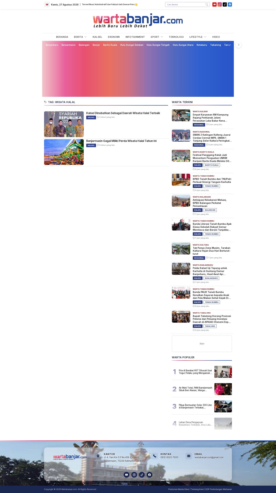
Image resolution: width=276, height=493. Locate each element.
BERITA (79, 36)
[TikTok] (142, 475)
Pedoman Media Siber (178, 489)
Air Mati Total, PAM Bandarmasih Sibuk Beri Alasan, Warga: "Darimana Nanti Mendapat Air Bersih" (195, 389)
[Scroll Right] (238, 45)
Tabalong (215, 45)
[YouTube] (214, 4)
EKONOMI (114, 36)
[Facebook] (230, 4)
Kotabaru (202, 45)
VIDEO (216, 36)
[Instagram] (220, 4)
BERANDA (62, 36)
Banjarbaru (52, 45)
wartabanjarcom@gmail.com (209, 457)
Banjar (96, 45)
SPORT (155, 36)
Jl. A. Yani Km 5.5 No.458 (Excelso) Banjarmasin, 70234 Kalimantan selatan (124, 459)
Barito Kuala (110, 45)
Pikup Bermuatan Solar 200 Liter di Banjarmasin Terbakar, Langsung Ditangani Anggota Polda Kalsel (195, 406)
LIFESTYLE (196, 36)
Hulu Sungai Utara (183, 45)
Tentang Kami (197, 489)
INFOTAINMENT (135, 36)
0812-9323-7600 (169, 457)
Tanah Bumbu (232, 45)
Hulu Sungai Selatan (131, 45)
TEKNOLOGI (176, 36)
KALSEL (97, 36)
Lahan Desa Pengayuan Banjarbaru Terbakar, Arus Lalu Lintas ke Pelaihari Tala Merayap (195, 423)
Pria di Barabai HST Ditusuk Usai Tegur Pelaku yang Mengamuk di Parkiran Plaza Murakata (195, 371)
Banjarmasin (68, 45)
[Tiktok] (225, 4)
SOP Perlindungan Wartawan (218, 489)
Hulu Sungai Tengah (158, 45)
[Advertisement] (140, 71)
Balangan (84, 45)
